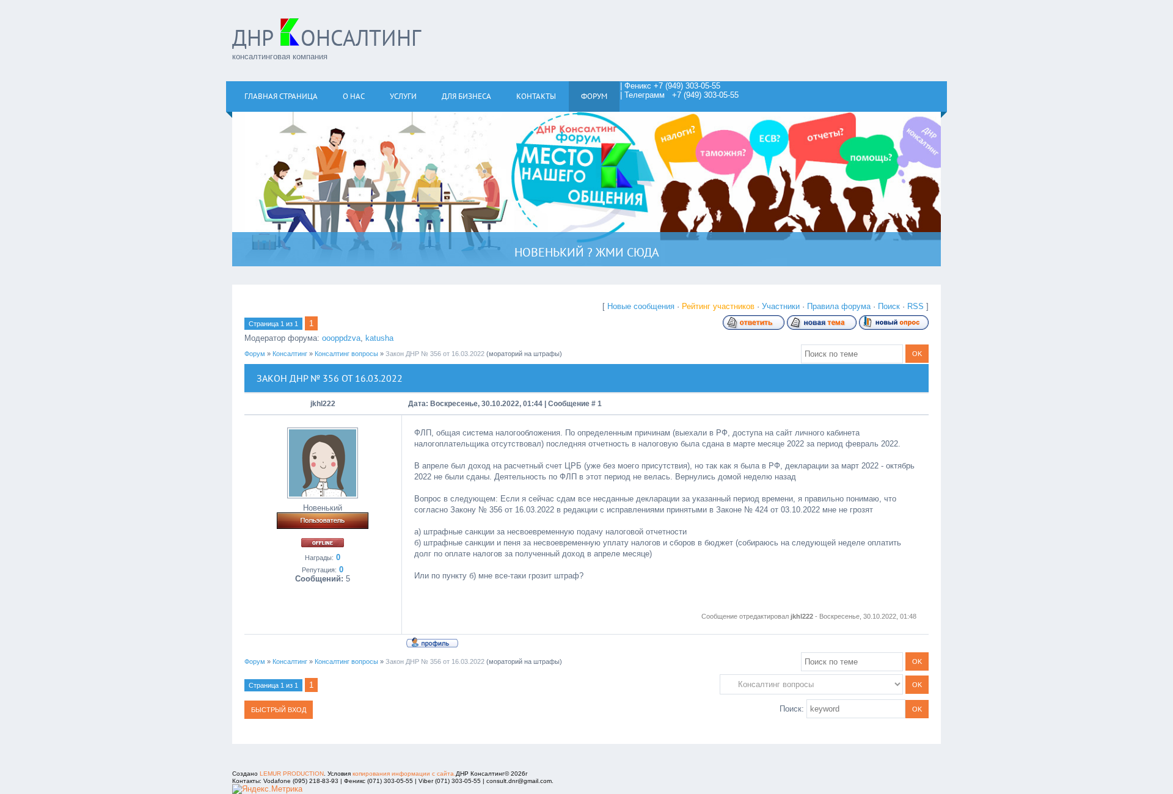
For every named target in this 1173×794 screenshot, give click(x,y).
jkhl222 (322, 403)
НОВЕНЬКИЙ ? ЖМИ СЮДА (586, 252)
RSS (915, 306)
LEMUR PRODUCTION (292, 773)
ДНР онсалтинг (326, 37)
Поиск (889, 306)
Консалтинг (289, 353)
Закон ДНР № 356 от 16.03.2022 (435, 353)
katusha (379, 338)
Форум (254, 353)
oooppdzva (341, 338)
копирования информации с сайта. (404, 773)
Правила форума (839, 306)
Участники (781, 306)
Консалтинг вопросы (346, 353)
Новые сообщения (640, 306)
